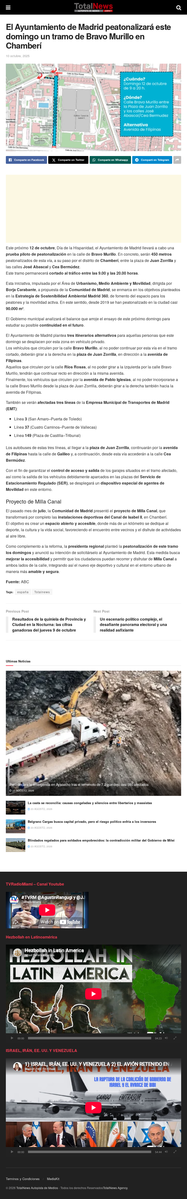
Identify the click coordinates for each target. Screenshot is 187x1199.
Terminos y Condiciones (23, 1178)
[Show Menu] (8, 7)
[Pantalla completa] (174, 1038)
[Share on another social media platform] (177, 160)
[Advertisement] (93, 209)
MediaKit (53, 1178)
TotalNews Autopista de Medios (37, 1188)
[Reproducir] (12, 1038)
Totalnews (42, 592)
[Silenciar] (166, 1038)
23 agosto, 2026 (23, 790)
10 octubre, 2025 (17, 55)
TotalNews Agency (115, 1188)
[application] (93, 994)
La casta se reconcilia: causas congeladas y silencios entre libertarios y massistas (90, 802)
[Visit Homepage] (93, 7)
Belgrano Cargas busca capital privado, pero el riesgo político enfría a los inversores (92, 821)
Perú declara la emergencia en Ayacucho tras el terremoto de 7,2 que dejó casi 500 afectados (79, 784)
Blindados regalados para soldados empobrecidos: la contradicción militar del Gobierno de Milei (101, 840)
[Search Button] (178, 7)
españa (23, 592)
